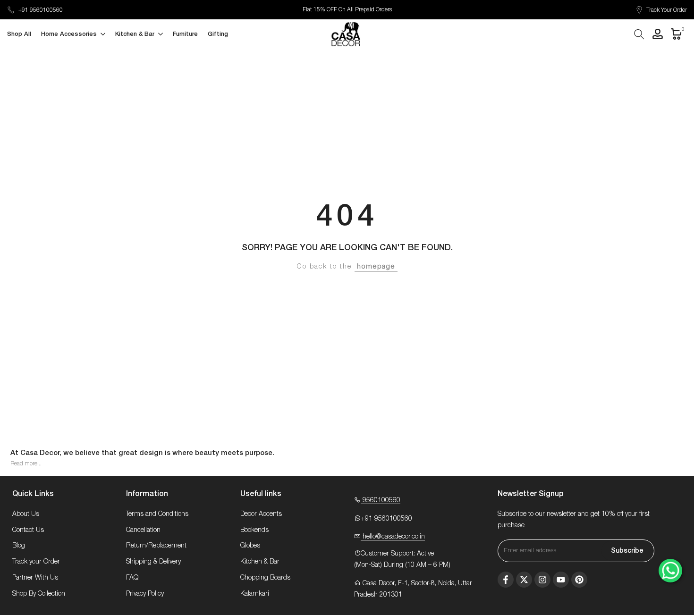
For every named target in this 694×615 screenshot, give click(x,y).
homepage (376, 266)
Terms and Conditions (157, 514)
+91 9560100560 (40, 10)
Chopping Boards (265, 577)
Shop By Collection (38, 593)
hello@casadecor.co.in (393, 536)
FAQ (132, 577)
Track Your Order (666, 10)
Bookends (254, 530)
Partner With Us (35, 577)
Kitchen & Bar (259, 561)
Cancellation (143, 530)
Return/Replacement (156, 545)
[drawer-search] (639, 34)
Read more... (26, 463)
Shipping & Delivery (153, 561)
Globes (250, 545)
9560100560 (380, 500)
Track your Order (36, 561)
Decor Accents (261, 514)
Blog (18, 545)
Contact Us (28, 530)
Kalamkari (254, 593)
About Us (25, 514)
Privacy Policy (145, 593)
